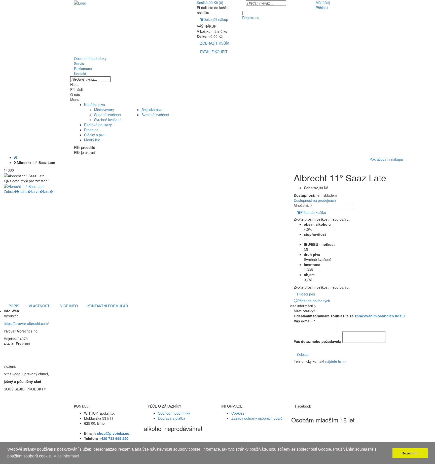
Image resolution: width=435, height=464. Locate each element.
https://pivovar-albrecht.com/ (26, 323)
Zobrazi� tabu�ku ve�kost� (28, 191)
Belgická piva (151, 109)
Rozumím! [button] (410, 453)
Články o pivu (94, 134)
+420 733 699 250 (113, 438)
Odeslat (303, 354)
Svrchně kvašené (108, 119)
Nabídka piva (94, 104)
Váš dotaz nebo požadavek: (317, 341)
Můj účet (322, 2)
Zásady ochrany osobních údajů (256, 418)
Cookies (237, 413)
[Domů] (15, 157)
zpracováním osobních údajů (380, 315)
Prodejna (91, 129)
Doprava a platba (171, 418)
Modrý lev (92, 139)
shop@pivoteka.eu (113, 433)
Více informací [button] (66, 456)
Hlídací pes (306, 293)
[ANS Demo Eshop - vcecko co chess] (80, 2)
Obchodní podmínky (174, 413)
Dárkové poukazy (98, 124)
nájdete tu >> (335, 361)
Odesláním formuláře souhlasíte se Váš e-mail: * (349, 318)
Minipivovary (104, 109)
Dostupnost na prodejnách (315, 200)
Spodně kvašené (107, 114)
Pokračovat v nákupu (386, 159)
